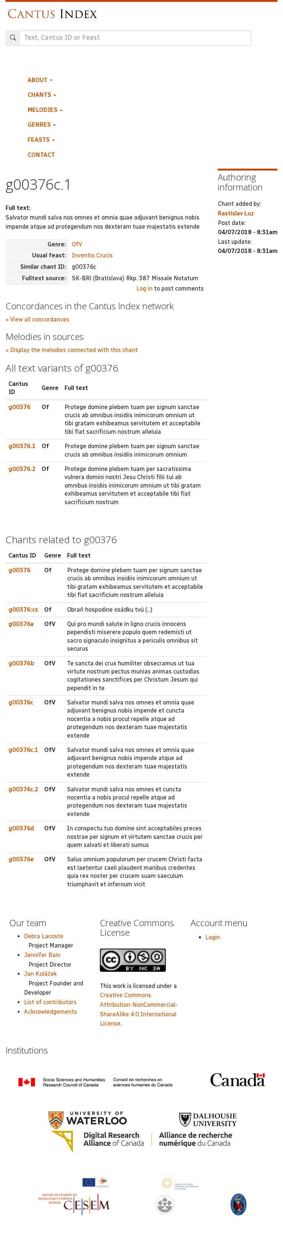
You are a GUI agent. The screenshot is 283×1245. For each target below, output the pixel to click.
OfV (77, 244)
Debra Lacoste (43, 936)
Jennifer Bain (42, 955)
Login (212, 937)
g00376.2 (22, 468)
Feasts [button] (39, 139)
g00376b (21, 663)
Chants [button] (40, 94)
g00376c (20, 702)
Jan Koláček (40, 973)
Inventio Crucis (92, 255)
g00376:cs (23, 609)
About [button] (38, 80)
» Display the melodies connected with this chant (72, 350)
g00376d (21, 828)
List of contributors (50, 1002)
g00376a (21, 623)
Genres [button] (40, 124)
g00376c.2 (23, 789)
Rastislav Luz (236, 213)
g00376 (19, 407)
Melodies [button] (43, 109)
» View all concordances (37, 319)
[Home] (54, 10)
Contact (41, 154)
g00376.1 (22, 446)
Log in (144, 288)
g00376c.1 (23, 749)
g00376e (21, 859)
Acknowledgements (50, 1011)
